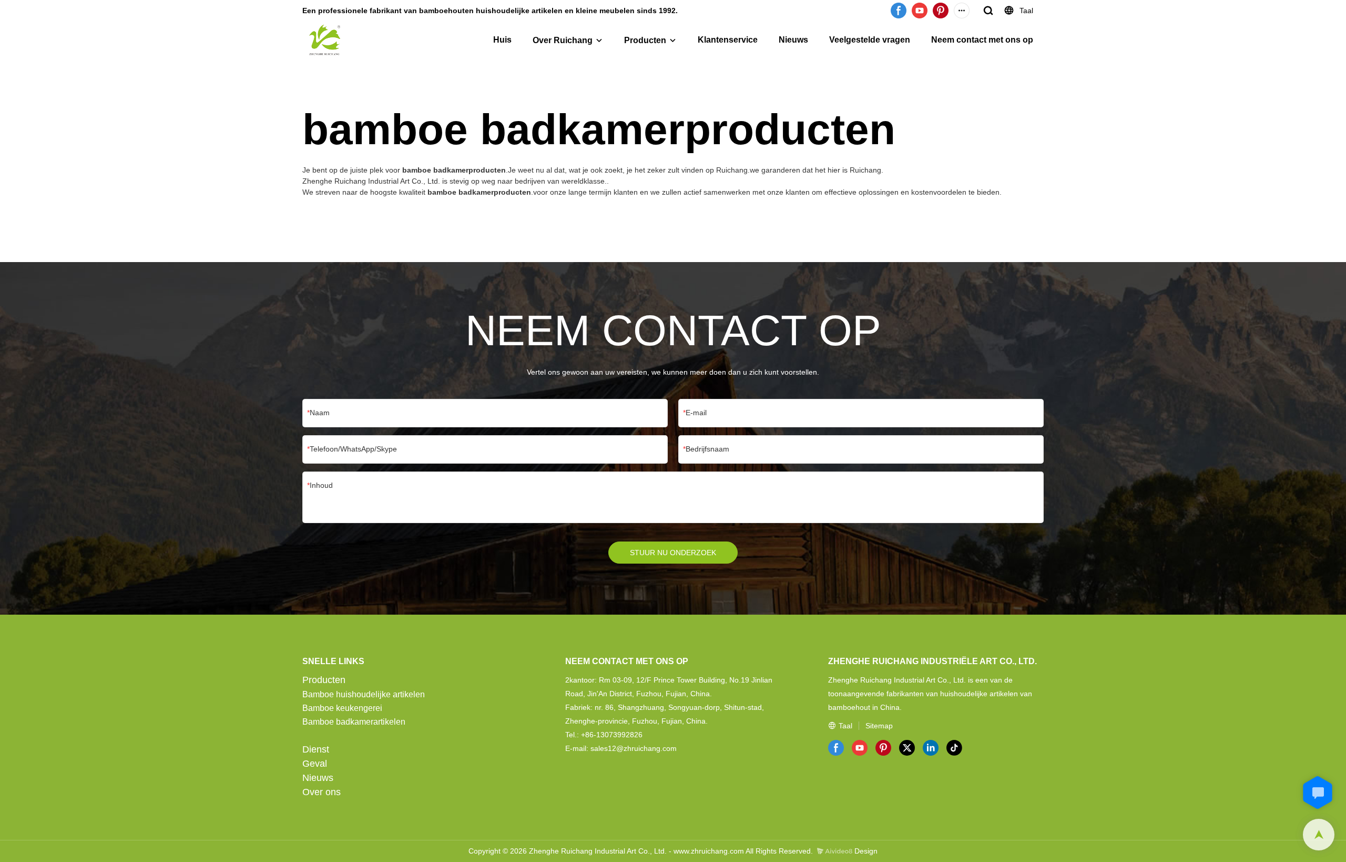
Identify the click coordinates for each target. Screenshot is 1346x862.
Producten (645, 40)
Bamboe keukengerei (342, 708)
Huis (502, 39)
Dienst (315, 749)
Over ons (321, 792)
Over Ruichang (563, 40)
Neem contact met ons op (982, 39)
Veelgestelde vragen (869, 39)
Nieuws (793, 39)
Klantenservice (728, 39)
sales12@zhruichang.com (633, 748)
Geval (314, 763)
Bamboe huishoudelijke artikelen (363, 694)
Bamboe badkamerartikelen (353, 721)
